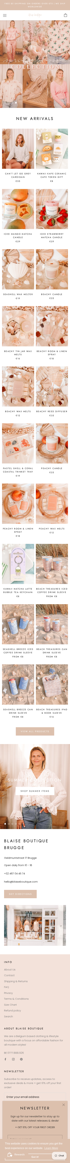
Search (8, 1016)
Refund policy (12, 1010)
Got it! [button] (35, 1157)
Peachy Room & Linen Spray (18, 530)
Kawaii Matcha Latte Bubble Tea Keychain (18, 590)
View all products (35, 731)
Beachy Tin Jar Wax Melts (18, 353)
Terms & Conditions (16, 999)
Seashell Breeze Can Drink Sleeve (18, 711)
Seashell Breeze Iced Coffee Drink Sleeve (18, 651)
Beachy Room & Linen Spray (52, 353)
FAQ (6, 987)
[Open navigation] (4, 15)
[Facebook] (5, 1059)
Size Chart (10, 1004)
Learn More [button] (51, 1148)
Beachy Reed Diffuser (51, 411)
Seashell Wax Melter (18, 294)
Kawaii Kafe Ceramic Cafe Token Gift (52, 175)
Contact (9, 975)
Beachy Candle (52, 294)
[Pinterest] (21, 1059)
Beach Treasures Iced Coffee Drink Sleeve (52, 590)
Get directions (20, 894)
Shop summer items (35, 791)
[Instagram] (13, 1059)
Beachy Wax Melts (18, 411)
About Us (9, 969)
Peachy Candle (52, 468)
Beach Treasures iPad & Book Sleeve (52, 711)
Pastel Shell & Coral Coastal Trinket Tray (18, 470)
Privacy (8, 993)
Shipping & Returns (16, 981)
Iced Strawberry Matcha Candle (52, 235)
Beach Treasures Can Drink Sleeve (52, 651)
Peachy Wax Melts (52, 528)
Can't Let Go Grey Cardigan (18, 175)
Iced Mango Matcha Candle (18, 235)
